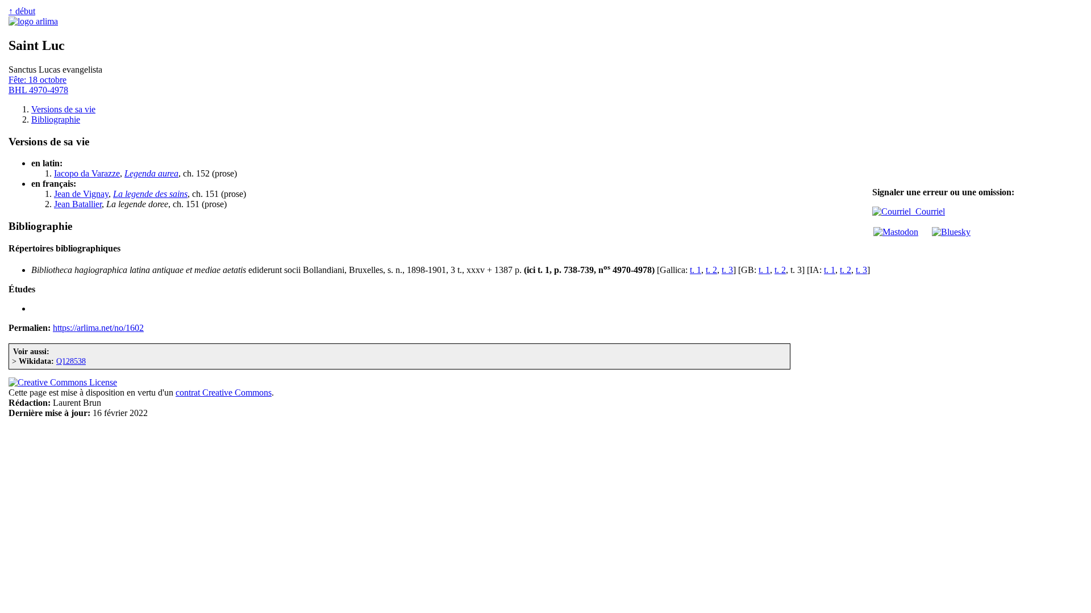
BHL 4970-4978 (38, 90)
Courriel (928, 211)
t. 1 (695, 270)
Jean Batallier (78, 204)
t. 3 (727, 270)
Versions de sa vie (63, 109)
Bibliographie (55, 119)
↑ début (22, 11)
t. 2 (711, 270)
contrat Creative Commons (224, 392)
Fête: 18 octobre (37, 80)
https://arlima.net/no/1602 (98, 328)
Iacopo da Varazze (87, 173)
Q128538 (71, 361)
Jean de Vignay (81, 194)
